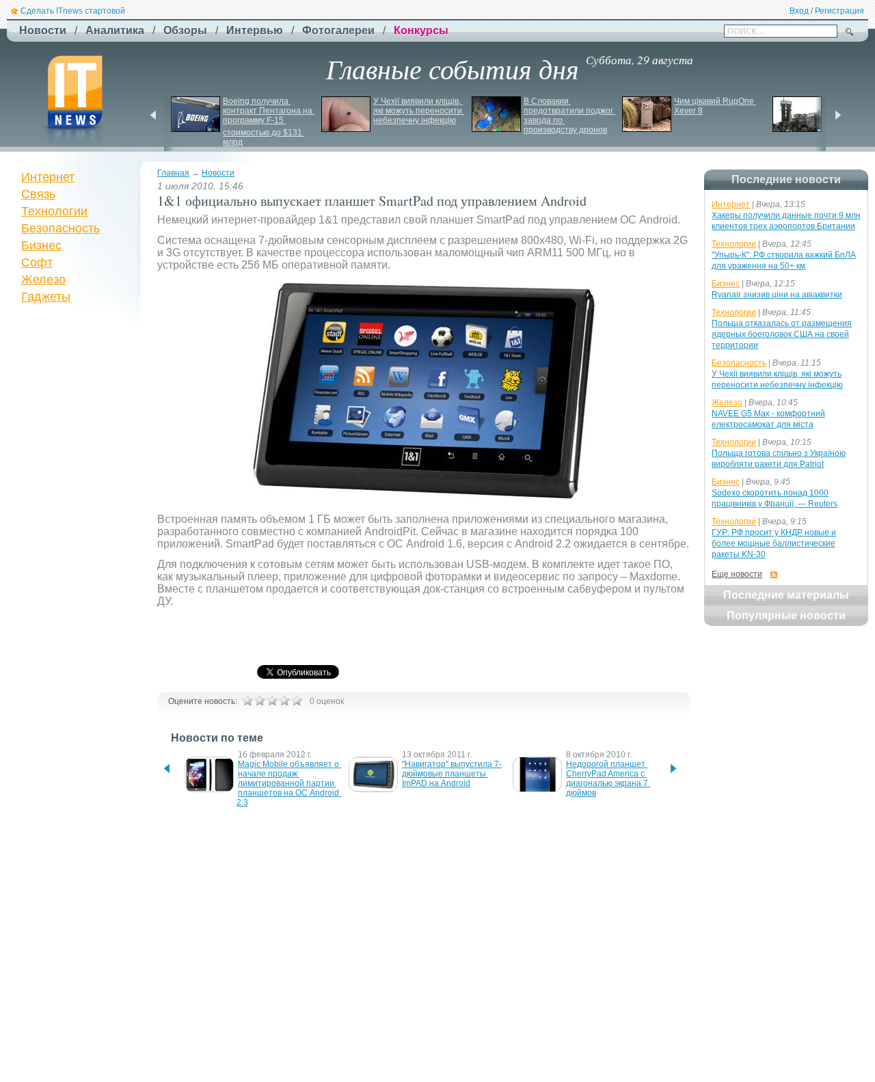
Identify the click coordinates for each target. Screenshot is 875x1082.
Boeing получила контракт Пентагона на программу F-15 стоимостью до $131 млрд (268, 121)
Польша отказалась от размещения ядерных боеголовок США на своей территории (782, 334)
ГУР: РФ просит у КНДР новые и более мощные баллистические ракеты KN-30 (774, 543)
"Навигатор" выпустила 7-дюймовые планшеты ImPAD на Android (452, 773)
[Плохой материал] (260, 700)
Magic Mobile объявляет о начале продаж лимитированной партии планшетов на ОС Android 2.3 (289, 783)
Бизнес (41, 245)
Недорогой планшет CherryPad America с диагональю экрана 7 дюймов (608, 778)
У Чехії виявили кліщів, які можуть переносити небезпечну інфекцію (418, 110)
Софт (37, 262)
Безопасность (60, 228)
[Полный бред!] (247, 700)
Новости (218, 173)
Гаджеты (45, 296)
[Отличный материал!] (297, 700)
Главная (173, 173)
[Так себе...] (272, 700)
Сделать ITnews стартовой (73, 11)
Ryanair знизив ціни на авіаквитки (777, 294)
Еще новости (737, 574)
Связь (38, 194)
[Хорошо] (284, 700)
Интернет (48, 177)
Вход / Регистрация (827, 11)
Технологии (54, 211)
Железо (43, 279)
